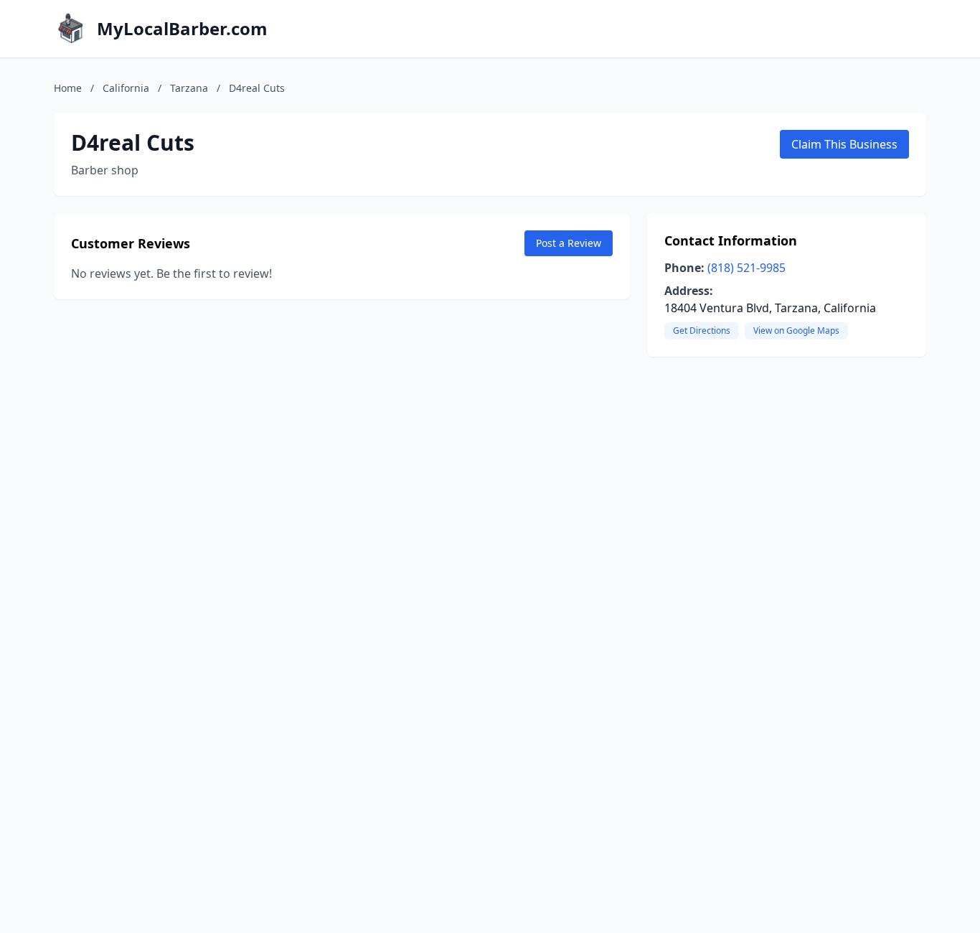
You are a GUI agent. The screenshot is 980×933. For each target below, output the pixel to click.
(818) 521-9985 (746, 268)
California (126, 88)
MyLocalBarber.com (182, 28)
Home (68, 88)
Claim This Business (844, 144)
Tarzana (189, 88)
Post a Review (568, 243)
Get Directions (701, 330)
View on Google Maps (796, 330)
